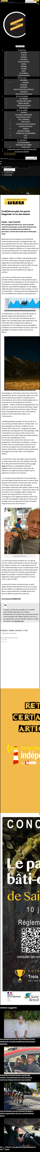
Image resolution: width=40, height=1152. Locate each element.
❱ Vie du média (21, 110)
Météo (23, 64)
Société (24, 68)
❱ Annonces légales (22, 152)
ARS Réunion (23, 108)
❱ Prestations (22, 140)
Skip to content (5, 4)
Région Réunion (23, 103)
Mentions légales (24, 131)
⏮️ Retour (21, 202)
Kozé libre (23, 87)
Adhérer (26, 128)
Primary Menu (20, 46)
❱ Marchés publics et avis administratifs (21, 149)
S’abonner (36, 0)
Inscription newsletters (23, 115)
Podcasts (23, 85)
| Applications (9, 172)
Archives (24, 52)
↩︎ (4, 1148)
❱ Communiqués (22, 96)
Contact (24, 112)
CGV (25, 138)
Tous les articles (24, 75)
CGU (25, 135)
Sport (24, 71)
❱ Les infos (22, 50)
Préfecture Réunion (24, 105)
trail (5, 640)
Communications (23, 142)
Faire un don (25, 122)
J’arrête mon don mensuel (25, 124)
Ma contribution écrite (24, 94)
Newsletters (4, 0)
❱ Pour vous (22, 78)
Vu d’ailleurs (23, 73)
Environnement (23, 61)
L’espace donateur (25, 126)
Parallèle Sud (19, 621)
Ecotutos (25, 82)
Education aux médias (24, 145)
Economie (23, 59)
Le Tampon (24, 98)
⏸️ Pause (15, 202)
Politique (24, 66)
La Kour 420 (25, 147)
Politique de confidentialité (25, 133)
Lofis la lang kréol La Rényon (24, 89)
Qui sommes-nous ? (23, 117)
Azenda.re (23, 92)
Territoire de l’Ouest (23, 101)
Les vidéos (23, 80)
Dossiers (24, 57)
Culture (23, 55)
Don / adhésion (23, 119)
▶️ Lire (10, 202)
